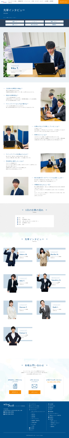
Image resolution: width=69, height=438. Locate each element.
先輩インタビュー (10, 17)
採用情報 (51, 1)
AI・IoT (37, 1)
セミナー (42, 1)
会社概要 (46, 1)
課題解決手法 (20, 1)
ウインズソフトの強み (12, 1)
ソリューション (27, 1)
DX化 (33, 1)
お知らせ (10, 2)
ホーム (4, 17)
